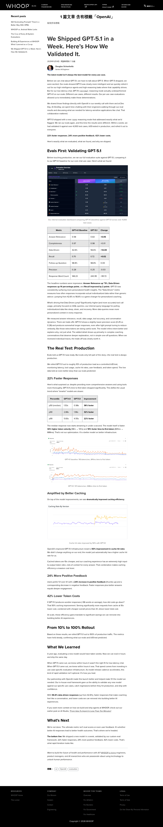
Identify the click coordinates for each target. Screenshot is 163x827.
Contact (50, 805)
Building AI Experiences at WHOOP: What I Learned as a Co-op (25, 43)
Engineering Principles (66, 6)
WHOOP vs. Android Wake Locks (24, 29)
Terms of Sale (125, 800)
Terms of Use (125, 795)
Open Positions (106, 6)
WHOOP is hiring (108, 753)
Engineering (51, 810)
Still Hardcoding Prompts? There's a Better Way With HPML (25, 23)
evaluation (73, 769)
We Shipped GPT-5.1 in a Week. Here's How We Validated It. (26, 50)
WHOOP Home (17, 795)
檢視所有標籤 (53, 23)
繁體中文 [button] (150, 6)
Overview (87, 795)
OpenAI (63, 769)
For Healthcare (89, 814)
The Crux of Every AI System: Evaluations (22, 35)
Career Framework (46, 6)
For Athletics (88, 800)
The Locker (15, 800)
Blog (34, 6)
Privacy (122, 805)
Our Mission (51, 795)
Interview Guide (126, 6)
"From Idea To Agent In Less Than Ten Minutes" (90, 711)
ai (56, 769)
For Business (88, 805)
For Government (90, 810)
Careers (50, 800)
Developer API (90, 4)
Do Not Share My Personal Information (134, 810)
